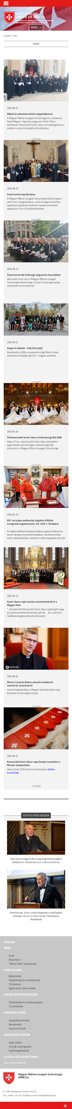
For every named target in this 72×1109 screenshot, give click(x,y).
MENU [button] (34, 27)
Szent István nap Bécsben (21, 194)
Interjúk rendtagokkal (20, 1046)
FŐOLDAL (9, 942)
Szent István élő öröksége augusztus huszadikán (34, 275)
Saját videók (15, 1042)
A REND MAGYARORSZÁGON (21, 994)
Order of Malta (29, 18)
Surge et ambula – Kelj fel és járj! (25, 348)
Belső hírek (14, 959)
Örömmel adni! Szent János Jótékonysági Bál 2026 (34, 437)
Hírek (7, 947)
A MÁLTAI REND (13, 970)
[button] (6, 3)
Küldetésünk (15, 976)
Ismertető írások (17, 1028)
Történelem (15, 984)
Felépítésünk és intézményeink (24, 980)
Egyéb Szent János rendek (22, 988)
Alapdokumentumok (19, 1020)
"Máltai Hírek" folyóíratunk (23, 963)
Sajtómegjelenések (19, 1050)
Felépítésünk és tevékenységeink (26, 1002)
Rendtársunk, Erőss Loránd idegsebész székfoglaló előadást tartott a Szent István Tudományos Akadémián (36, 916)
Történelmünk (16, 1006)
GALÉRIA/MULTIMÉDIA (17, 1034)
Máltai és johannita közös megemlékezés (30, 114)
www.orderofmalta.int (15, 1062)
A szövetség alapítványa (21, 1056)
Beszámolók (15, 1024)
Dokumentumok (15, 1012)
